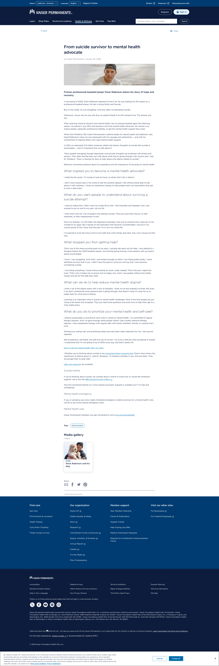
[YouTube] (45, 604)
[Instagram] (58, 604)
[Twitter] (32, 604)
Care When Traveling (39, 527)
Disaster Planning (158, 584)
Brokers (149, 3)
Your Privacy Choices (78, 593)
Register (165, 12)
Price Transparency (78, 560)
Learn (32, 21)
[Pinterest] (52, 604)
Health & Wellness (83, 21)
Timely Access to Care (40, 533)
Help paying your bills (180, 3)
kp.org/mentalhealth (125, 415)
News (72, 522)
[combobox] (156, 21)
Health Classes (36, 522)
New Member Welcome (120, 511)
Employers (162, 3)
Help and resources (72, 364)
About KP (74, 511)
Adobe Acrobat (58, 636)
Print (175, 31)
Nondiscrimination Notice (40, 589)
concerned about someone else (119, 353)
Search (184, 21)
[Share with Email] (66, 484)
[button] (78, 457)
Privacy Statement (54, 664)
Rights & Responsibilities (120, 589)
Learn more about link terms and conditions (170, 631)
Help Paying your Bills (120, 527)
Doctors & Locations (62, 21)
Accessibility (35, 584)
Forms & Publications (119, 516)
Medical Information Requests (123, 533)
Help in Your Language (39, 593)
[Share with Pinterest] (85, 484)
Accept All (176, 658)
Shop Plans (44, 21)
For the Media (76, 555)
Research (74, 527)
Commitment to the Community (84, 533)
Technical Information (159, 589)
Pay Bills (112, 21)
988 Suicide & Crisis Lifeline (97, 379)
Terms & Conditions (118, 584)
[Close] (215, 658)
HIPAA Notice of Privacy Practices (83, 589)
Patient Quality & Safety (80, 516)
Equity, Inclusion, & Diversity (82, 538)
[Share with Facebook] (72, 484)
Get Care (100, 21)
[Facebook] (38, 604)
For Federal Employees (161, 516)
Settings (160, 658)
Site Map (154, 593)
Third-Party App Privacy (120, 593)
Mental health (77, 425)
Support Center (90, 3)
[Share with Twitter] (79, 484)
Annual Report (76, 544)
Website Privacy (76, 584)
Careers (73, 549)
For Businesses (157, 511)
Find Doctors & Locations (41, 516)
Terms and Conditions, (38, 664)
